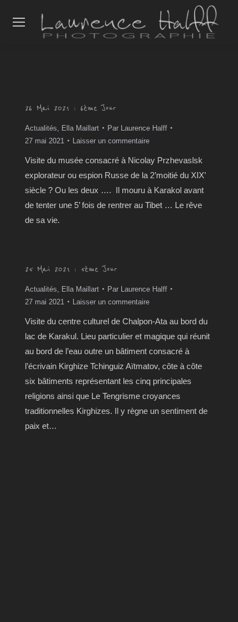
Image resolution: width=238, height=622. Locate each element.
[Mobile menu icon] (19, 22)
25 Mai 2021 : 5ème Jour (71, 268)
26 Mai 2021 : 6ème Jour (70, 107)
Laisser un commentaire (111, 141)
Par (137, 128)
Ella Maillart (80, 128)
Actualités (41, 128)
